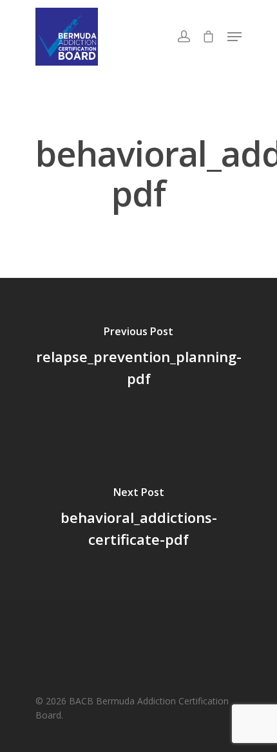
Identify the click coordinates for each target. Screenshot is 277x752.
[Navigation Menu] (234, 36)
